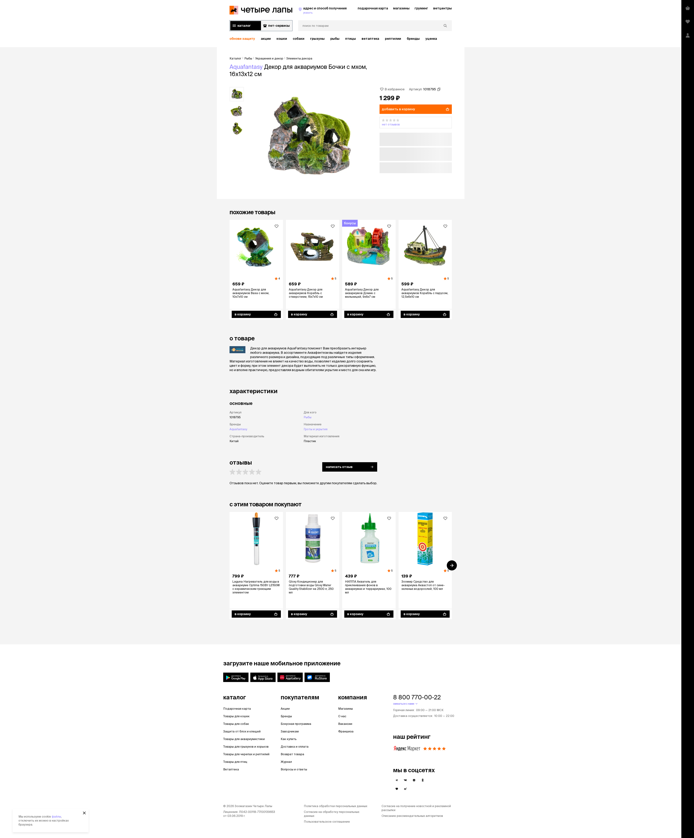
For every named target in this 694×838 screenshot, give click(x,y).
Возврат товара (292, 754)
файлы (56, 816)
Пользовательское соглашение (327, 821)
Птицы (350, 38)
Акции (285, 708)
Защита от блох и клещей (242, 731)
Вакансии (345, 723)
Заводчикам (290, 731)
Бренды (286, 716)
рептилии (393, 38)
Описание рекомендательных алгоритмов (412, 815)
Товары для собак (236, 723)
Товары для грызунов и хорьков (246, 746)
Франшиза (346, 731)
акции (266, 38)
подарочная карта (373, 8)
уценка (431, 38)
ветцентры (442, 8)
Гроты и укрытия (315, 429)
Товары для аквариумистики (244, 739)
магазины (401, 8)
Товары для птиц (235, 761)
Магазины (345, 708)
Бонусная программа (296, 723)
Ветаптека (370, 38)
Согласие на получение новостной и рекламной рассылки (416, 808)
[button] (416, 122)
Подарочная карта (237, 708)
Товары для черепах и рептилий (246, 754)
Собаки (298, 38)
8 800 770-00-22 (417, 697)
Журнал (286, 761)
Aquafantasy (246, 66)
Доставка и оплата (295, 746)
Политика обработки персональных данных (335, 806)
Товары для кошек (236, 716)
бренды (413, 38)
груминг (421, 8)
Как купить (289, 739)
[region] (341, 39)
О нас (342, 716)
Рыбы (334, 38)
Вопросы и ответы (294, 769)
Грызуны (317, 38)
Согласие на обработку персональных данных (331, 813)
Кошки (282, 38)
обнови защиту (242, 38)
